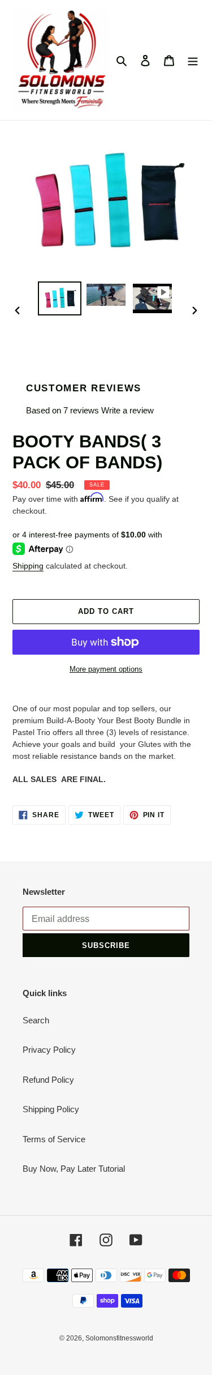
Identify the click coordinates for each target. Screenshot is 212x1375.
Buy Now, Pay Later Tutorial (74, 1168)
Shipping (28, 565)
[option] (60, 298)
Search (36, 1020)
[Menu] (193, 60)
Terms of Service (54, 1139)
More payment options (106, 669)
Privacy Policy (49, 1049)
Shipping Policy (51, 1109)
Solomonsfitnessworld (119, 1338)
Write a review (127, 410)
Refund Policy (48, 1079)
